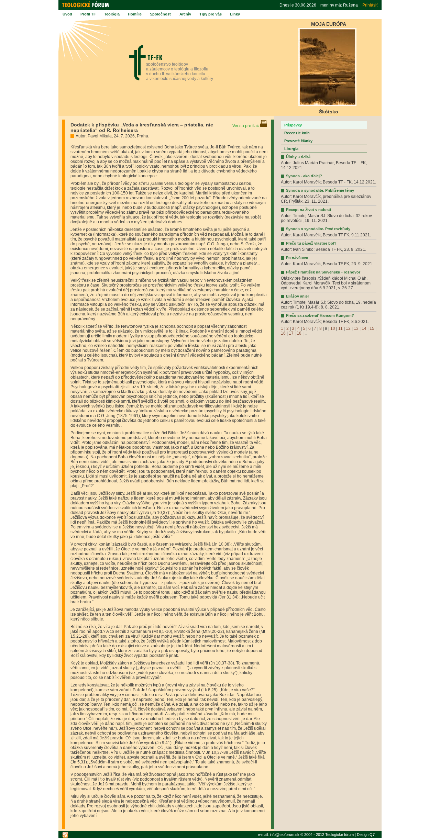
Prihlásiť (370, 5)
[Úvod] (86, 7)
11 (340, 328)
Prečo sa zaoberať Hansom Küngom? (320, 315)
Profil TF (88, 14)
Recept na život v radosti (308, 210)
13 (356, 328)
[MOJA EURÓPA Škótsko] (327, 105)
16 (283, 333)
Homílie (135, 14)
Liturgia (291, 149)
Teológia (112, 14)
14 (364, 328)
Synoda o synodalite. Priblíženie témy (320, 190)
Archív (185, 14)
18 (299, 333)
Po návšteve (297, 258)
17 (291, 333)
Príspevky (293, 125)
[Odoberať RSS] (65, 835)
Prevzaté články (298, 141)
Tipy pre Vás (210, 14)
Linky (235, 14)
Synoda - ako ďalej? (304, 176)
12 (348, 328)
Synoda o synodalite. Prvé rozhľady (318, 229)
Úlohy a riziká (298, 157)
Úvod (67, 14)
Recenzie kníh (297, 133)
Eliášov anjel (297, 296)
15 (372, 328)
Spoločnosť (160, 14)
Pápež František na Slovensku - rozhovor (323, 272)
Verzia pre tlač (246, 125)
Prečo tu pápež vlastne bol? (311, 243)
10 (332, 328)
